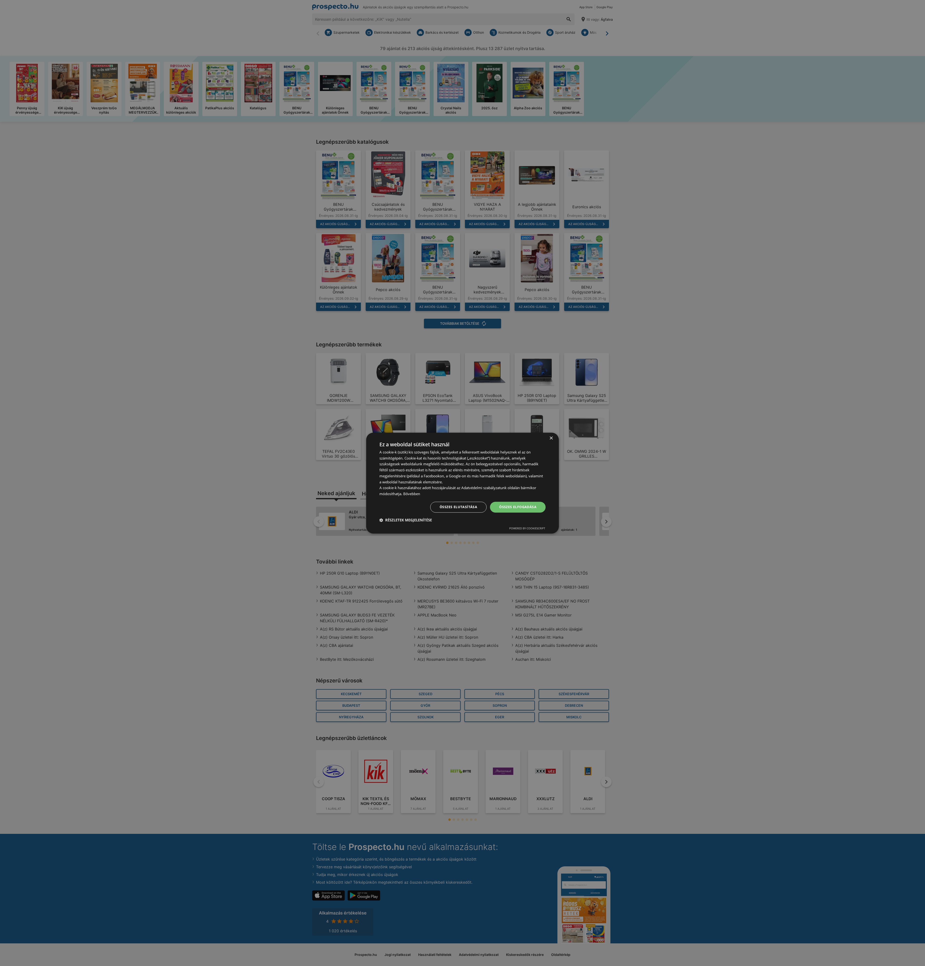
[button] (405, 520)
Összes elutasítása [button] (458, 507)
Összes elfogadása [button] (517, 507)
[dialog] (462, 483)
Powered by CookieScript (527, 528)
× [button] (551, 438)
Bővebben (411, 494)
